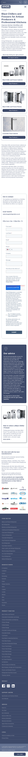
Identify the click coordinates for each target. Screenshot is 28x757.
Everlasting (22, 42)
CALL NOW (20, 754)
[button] (25, 6)
